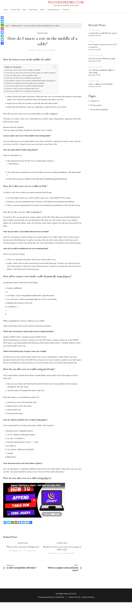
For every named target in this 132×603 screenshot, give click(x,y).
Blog (24, 9)
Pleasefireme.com (66, 2)
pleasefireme (50, 50)
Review (42, 9)
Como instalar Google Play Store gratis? (103, 33)
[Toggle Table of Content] (54, 67)
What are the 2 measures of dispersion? (22, 547)
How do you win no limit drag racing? (102, 58)
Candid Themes (88, 597)
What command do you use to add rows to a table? (25, 83)
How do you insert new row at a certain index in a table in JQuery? (31, 73)
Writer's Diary (42, 33)
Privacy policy (96, 105)
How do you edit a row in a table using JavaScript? (25, 86)
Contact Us (66, 9)
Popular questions (54, 9)
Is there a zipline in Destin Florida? (101, 84)
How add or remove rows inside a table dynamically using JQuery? (31, 81)
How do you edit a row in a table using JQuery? (23, 78)
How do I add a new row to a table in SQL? (22, 75)
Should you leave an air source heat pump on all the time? (62, 548)
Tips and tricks (15, 9)
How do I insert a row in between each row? (22, 88)
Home (6, 9)
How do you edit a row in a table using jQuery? (23, 91)
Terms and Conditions (99, 109)
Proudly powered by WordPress (51, 597)
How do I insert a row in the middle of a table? (23, 70)
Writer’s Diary (33, 9)
